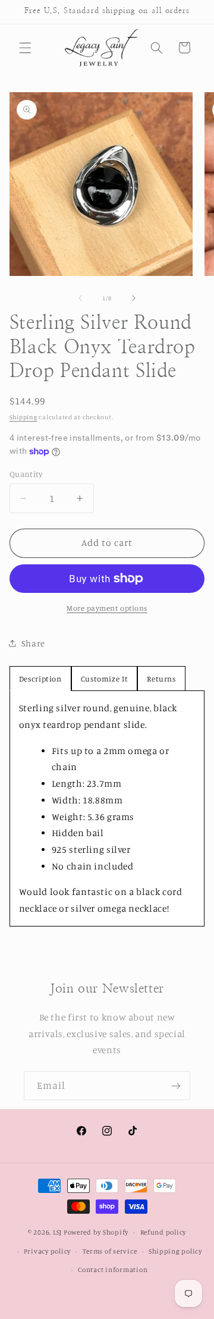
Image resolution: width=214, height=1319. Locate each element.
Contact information (112, 1269)
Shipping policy (175, 1251)
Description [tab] (40, 678)
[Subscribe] (176, 1085)
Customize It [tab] (104, 678)
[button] (25, 47)
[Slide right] (134, 298)
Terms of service (110, 1251)
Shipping (23, 416)
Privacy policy (47, 1251)
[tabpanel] (107, 808)
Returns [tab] (161, 678)
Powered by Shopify (96, 1232)
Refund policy (163, 1232)
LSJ (57, 1232)
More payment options (107, 608)
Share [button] (33, 643)
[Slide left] (80, 298)
